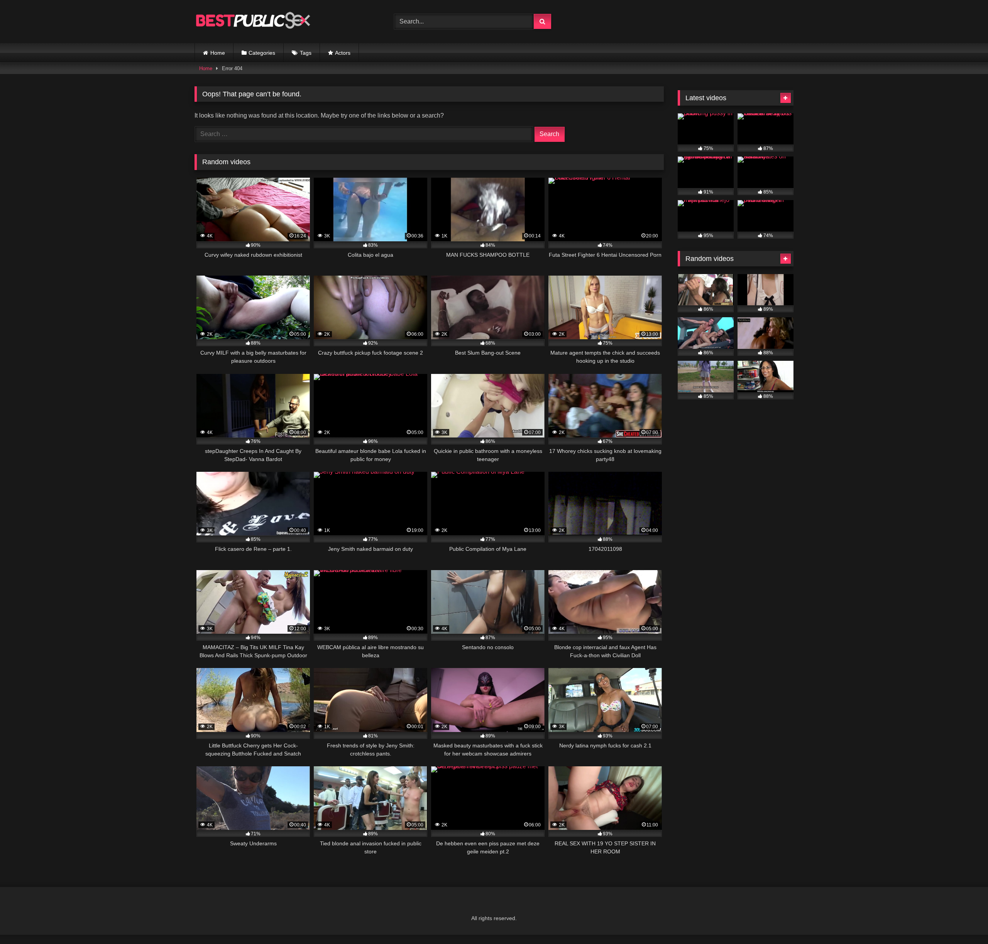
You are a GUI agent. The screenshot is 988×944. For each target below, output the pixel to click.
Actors (342, 53)
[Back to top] (964, 921)
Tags (305, 53)
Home (217, 53)
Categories (262, 53)
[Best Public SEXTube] (252, 21)
